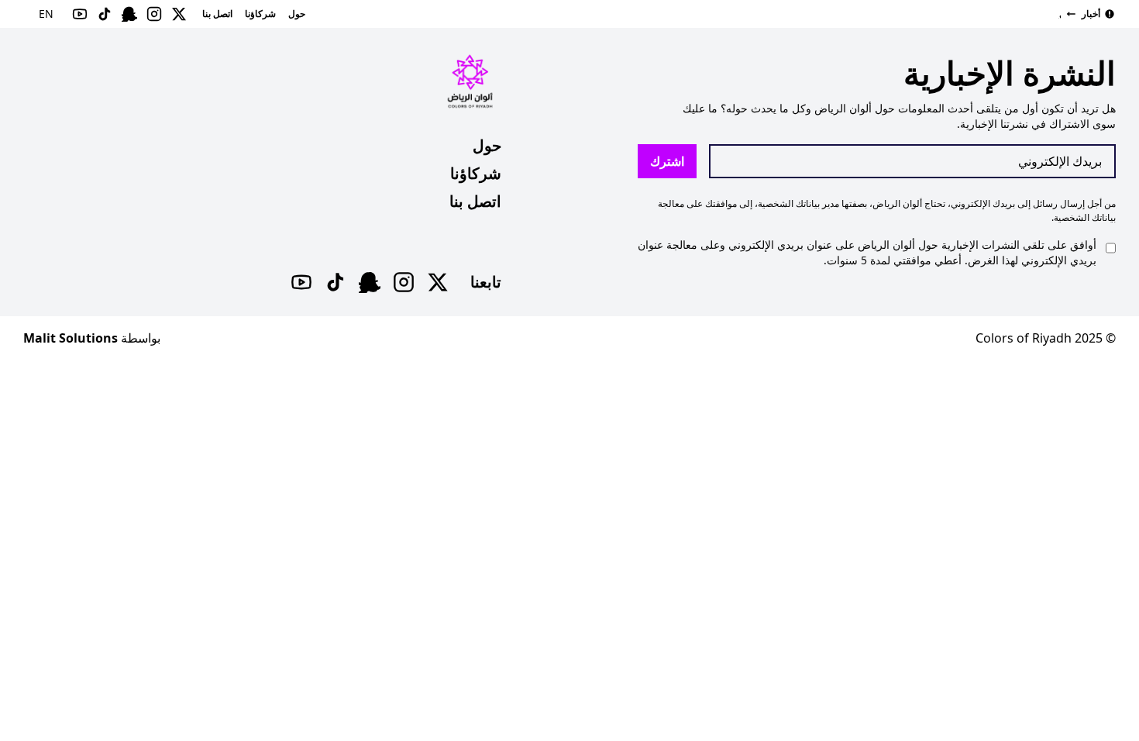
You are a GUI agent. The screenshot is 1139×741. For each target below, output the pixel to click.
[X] (438, 282)
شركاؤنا (475, 173)
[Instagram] (404, 282)
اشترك (667, 161)
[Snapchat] (369, 282)
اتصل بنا (475, 201)
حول (487, 145)
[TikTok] (335, 282)
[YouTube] (301, 282)
